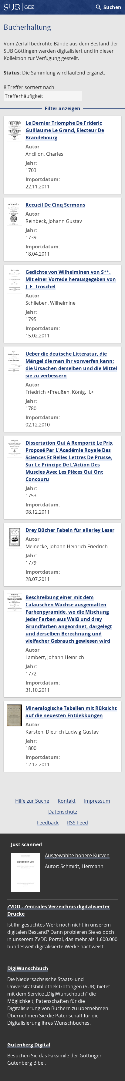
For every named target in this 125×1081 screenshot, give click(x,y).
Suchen (108, 7)
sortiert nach (39, 87)
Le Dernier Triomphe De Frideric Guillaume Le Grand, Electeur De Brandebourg (64, 130)
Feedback (48, 822)
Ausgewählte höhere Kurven (77, 855)
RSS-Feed (77, 822)
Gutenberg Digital (28, 1044)
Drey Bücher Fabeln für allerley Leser (69, 530)
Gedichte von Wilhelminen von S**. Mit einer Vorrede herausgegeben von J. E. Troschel (70, 279)
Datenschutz (62, 811)
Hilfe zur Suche (32, 800)
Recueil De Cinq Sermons (55, 204)
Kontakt (67, 800)
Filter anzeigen (62, 108)
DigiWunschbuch (27, 968)
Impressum (97, 800)
